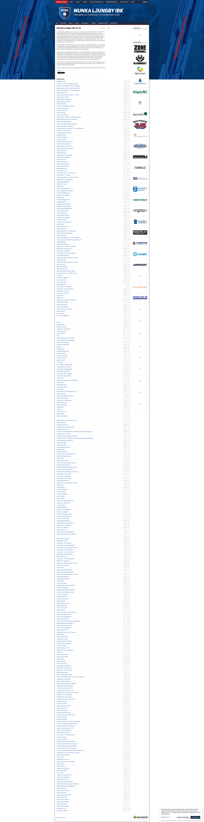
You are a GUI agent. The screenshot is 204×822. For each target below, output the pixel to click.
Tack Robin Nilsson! (61, 393)
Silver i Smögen (60, 772)
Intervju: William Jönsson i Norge (64, 309)
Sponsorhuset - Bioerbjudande (64, 476)
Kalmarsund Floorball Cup (62, 108)
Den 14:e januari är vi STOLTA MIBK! (65, 364)
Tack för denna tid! (61, 264)
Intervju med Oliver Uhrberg (63, 790)
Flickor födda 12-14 (61, 411)
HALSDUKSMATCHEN (62, 213)
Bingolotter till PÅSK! (61, 135)
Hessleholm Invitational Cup (63, 768)
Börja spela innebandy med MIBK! (64, 373)
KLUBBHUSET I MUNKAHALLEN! (64, 206)
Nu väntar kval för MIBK (62, 489)
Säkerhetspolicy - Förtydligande (64, 525)
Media (132, 2)
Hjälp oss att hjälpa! (61, 491)
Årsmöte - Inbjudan (61, 112)
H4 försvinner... (60, 652)
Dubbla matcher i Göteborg (63, 215)
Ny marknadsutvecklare (62, 451)
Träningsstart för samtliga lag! (63, 679)
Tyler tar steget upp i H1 (62, 282)
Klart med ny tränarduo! (62, 717)
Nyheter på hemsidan (61, 284)
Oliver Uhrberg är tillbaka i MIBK (64, 795)
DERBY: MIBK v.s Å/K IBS (62, 184)
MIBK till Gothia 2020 (61, 442)
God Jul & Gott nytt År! (62, 607)
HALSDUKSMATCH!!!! (61, 202)
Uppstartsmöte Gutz (61, 422)
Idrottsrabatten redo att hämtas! (64, 474)
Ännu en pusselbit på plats (63, 799)
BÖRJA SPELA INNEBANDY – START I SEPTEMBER (68, 237)
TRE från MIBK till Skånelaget (63, 371)
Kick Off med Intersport (62, 663)
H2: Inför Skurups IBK (61, 737)
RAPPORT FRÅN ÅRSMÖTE (63, 244)
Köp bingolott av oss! (61, 170)
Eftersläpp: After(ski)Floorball (63, 465)
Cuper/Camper (124, 2)
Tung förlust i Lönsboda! (62, 739)
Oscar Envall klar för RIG (62, 355)
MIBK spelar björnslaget (62, 672)
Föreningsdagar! (60, 763)
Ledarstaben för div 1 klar (62, 779)
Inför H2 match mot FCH (62, 630)
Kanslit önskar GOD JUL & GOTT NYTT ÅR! (66, 173)
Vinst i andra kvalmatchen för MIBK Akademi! (67, 723)
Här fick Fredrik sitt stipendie (63, 777)
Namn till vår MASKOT (62, 228)
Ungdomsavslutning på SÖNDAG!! (64, 569)
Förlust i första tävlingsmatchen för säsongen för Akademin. (70, 676)
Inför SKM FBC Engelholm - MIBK (64, 514)
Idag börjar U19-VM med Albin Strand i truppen (67, 257)
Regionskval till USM (61, 152)
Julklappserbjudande (61, 445)
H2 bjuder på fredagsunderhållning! (65, 685)
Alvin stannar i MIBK (61, 280)
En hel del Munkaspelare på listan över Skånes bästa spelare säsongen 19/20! (74, 431)
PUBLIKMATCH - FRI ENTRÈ (63, 291)
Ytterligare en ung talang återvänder (65, 781)
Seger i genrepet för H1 (62, 529)
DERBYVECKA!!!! (60, 186)
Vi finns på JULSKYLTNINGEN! (63, 509)
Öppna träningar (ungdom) (63, 255)
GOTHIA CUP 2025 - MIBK (62, 302)
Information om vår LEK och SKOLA (65, 670)
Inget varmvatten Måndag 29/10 (64, 516)
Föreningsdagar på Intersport (63, 447)
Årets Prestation (60, 458)
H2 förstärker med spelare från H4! (64, 688)
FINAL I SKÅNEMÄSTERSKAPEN (64, 121)
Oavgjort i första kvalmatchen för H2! (65, 728)
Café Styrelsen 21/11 (61, 333)
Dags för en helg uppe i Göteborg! (64, 674)
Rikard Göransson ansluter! (63, 806)
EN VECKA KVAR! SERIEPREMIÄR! (64, 208)
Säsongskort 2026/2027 (62, 110)
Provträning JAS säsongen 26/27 (64, 132)
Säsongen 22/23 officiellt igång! (64, 400)
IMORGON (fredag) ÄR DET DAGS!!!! (65, 141)
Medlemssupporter (61, 766)
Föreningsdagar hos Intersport (64, 433)
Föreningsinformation (111, 2)
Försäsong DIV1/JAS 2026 (63, 97)
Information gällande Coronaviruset (65, 440)
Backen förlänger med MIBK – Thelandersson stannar (69, 117)
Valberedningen (60, 197)
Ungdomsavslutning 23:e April (63, 705)
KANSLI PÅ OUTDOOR (62, 235)
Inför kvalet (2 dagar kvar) (62, 594)
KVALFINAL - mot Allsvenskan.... (64, 130)
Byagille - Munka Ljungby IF (63, 538)
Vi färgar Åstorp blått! (61, 331)
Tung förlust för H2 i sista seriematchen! (66, 734)
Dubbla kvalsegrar (61, 487)
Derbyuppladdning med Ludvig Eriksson (66, 340)
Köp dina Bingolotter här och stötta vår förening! (68, 177)
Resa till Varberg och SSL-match (64, 146)
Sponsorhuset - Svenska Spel (63, 503)
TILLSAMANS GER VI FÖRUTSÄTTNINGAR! (66, 253)
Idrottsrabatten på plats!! (62, 710)
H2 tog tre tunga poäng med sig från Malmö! (67, 746)
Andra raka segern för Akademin (64, 641)
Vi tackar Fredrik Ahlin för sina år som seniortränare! (68, 721)
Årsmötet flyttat (60, 389)
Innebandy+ (59, 409)
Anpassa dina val (165, 817)
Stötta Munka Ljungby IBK (62, 587)
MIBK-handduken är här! (62, 556)
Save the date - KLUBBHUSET (63, 251)
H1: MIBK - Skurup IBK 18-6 (63, 518)
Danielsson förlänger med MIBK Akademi (66, 741)
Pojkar (85, 2)
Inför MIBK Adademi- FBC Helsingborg (65, 726)
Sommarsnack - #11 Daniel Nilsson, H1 (65, 552)
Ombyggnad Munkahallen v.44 (63, 520)
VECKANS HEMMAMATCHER (63, 199)
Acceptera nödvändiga (183, 817)
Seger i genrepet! (60, 313)
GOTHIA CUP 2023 (61, 360)
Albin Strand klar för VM (62, 268)
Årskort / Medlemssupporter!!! (63, 681)
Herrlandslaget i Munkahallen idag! (64, 369)
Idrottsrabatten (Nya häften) (63, 578)
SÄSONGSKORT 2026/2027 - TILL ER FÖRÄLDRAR (68, 90)
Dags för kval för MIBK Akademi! (64, 730)
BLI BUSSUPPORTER (61, 353)
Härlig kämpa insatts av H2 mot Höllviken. (66, 632)
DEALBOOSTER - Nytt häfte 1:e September (66, 246)
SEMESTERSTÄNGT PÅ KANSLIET (64, 99)
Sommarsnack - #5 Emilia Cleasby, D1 (65, 549)
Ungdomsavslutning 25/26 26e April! (65, 126)
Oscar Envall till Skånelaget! (63, 342)
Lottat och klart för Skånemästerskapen (66, 545)
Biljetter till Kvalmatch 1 (62, 596)
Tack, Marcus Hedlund (62, 404)
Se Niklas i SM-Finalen (62, 703)
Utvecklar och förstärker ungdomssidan (66, 714)
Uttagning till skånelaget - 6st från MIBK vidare (67, 380)
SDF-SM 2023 (60, 362)
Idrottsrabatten (60, 382)
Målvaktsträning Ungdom (62, 424)
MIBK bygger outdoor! (62, 384)
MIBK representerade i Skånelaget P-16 (65, 623)
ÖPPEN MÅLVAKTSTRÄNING (63, 157)
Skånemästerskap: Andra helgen (64, 478)
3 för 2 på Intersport (61, 505)
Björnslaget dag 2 (61, 324)
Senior (71, 2)
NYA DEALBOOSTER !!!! (62, 219)
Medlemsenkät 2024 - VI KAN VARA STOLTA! (67, 273)
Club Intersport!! (60, 567)
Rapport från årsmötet (62, 92)
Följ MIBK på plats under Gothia (64, 367)
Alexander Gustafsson (62, 792)
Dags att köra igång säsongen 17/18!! (65, 690)
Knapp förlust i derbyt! (62, 304)
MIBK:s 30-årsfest (61, 413)
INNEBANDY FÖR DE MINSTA (63, 217)
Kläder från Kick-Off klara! (62, 636)
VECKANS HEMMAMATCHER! (63, 181)
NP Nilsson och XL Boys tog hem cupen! (66, 699)
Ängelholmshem (60, 659)
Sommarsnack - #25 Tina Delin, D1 (64, 543)
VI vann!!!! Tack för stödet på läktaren (65, 288)
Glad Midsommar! (61, 349)
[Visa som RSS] (108, 28)
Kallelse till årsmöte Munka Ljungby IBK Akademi (68, 783)
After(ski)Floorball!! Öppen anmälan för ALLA (67, 467)
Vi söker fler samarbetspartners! (64, 616)
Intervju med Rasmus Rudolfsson (64, 625)
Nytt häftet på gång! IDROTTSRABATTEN (66, 589)
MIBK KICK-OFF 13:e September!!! (64, 668)
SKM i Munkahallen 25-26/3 (63, 351)
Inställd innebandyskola (62, 416)
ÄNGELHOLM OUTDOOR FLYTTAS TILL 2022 (66, 420)
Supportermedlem (61, 449)
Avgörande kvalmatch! (62, 719)
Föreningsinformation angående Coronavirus (67, 436)
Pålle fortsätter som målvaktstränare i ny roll (67, 391)
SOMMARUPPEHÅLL (61, 242)
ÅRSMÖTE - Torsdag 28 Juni (63, 561)
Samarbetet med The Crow (63, 460)
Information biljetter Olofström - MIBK (65, 592)
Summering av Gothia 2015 (63, 293)
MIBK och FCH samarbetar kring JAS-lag (66, 271)
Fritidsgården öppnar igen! (63, 429)
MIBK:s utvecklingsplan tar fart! (64, 614)
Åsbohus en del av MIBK (62, 656)
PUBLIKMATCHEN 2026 (62, 161)
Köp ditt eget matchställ (62, 115)
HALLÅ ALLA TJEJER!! (62, 645)
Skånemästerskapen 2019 (63, 480)
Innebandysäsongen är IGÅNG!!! (64, 375)
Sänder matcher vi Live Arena (63, 647)
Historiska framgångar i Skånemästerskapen (67, 123)
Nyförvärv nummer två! (62, 402)
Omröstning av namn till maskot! (64, 222)
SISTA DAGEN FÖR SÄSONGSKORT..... (65, 233)
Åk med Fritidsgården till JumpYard (65, 190)
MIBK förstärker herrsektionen (63, 732)
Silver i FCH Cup (60, 378)
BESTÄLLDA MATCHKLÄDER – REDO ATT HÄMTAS (68, 86)
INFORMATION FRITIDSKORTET (64, 204)
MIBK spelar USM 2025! (62, 266)
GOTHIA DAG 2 (60, 295)
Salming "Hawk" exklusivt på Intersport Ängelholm (68, 621)
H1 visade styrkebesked (62, 494)
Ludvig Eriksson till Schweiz (63, 166)
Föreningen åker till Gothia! (63, 618)
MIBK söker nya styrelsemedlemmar (65, 554)
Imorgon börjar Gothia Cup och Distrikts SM (67, 300)
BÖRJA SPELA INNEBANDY (63, 315)
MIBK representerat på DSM (63, 164)
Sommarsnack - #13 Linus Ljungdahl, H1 (66, 558)
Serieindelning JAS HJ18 (62, 540)
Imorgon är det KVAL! (61, 139)
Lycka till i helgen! (61, 498)
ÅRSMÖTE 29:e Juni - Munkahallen (64, 694)
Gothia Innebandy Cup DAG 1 (63, 603)
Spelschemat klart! (61, 610)
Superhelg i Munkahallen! (62, 598)
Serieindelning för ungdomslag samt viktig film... (68, 692)
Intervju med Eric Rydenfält (63, 801)
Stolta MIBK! (59, 275)
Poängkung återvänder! (62, 804)
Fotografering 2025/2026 (62, 210)
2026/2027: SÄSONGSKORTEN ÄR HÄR (65, 106)
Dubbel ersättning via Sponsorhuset (65, 523)
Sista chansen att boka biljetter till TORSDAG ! (67, 482)
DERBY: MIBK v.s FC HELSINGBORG (65, 179)
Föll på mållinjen (60, 581)
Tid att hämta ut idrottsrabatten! (64, 627)
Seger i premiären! (61, 311)
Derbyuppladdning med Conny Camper (65, 338)
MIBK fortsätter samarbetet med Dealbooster (67, 119)
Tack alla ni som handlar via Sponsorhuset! (66, 612)
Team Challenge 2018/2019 (63, 576)
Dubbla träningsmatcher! (62, 226)
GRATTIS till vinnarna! (61, 159)
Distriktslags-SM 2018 (62, 605)
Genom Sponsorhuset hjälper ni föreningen (66, 462)
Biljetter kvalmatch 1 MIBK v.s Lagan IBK (66, 585)
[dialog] (180, 813)
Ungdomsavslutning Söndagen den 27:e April (67, 262)
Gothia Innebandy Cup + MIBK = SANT (65, 427)
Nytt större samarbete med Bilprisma (65, 650)
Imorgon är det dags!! (61, 583)
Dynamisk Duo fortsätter (62, 810)
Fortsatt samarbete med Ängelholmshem (66, 453)
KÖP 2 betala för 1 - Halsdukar (63, 175)
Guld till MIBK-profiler (61, 259)
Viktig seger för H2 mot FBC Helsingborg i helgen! (68, 752)
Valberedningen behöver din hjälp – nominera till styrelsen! (70, 128)
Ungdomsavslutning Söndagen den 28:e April (67, 471)
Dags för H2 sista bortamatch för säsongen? (67, 743)
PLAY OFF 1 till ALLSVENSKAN (63, 144)
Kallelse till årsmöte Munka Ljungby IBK (66, 786)
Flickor (78, 2)
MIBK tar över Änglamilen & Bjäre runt (65, 396)
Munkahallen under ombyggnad (64, 456)
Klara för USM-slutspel (62, 150)
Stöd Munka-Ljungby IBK (62, 511)
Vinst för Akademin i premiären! (64, 643)
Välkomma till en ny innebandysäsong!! (65, 532)
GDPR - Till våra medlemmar (63, 565)
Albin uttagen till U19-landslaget (64, 286)
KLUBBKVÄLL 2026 (61, 81)
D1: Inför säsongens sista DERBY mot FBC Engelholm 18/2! (70, 750)
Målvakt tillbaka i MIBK (62, 797)
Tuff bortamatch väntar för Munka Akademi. (67, 748)
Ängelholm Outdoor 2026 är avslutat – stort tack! (68, 94)
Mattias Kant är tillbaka (62, 770)
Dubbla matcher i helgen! (62, 306)
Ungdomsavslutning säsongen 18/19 (65, 469)
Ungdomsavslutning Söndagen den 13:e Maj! (67, 574)
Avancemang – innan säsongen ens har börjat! (67, 83)
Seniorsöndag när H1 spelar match (65, 155)
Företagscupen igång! (62, 701)
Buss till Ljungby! (60, 634)
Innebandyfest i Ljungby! (62, 639)
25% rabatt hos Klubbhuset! (63, 344)
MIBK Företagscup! (61, 601)
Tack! (58, 335)
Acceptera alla (195, 817)
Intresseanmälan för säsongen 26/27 (65, 148)
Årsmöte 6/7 (59, 346)
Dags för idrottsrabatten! (62, 654)
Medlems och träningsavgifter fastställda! (66, 683)
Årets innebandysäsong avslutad (64, 697)
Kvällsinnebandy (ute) (61, 103)
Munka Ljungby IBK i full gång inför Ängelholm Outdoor (69, 239)
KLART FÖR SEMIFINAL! (62, 137)
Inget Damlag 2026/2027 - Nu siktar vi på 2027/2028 (68, 88)
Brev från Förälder (61, 496)
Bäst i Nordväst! (60, 224)
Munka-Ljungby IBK (62, 2)
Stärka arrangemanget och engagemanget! (66, 231)
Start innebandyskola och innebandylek (66, 761)
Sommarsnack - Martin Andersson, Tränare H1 (67, 563)
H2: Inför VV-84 (60, 757)
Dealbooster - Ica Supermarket (64, 329)
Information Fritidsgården (62, 277)
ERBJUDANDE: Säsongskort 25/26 (64, 248)
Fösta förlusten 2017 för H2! (63, 759)
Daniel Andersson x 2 (61, 808)
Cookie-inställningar (60, 817)
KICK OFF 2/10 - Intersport (62, 527)
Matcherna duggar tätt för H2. (69, 28)
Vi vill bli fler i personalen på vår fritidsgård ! (66, 534)
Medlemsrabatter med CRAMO (64, 101)
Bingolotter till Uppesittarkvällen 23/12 (65, 500)
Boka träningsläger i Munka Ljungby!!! (65, 572)
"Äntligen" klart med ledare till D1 (64, 775)
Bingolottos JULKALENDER (63, 195)
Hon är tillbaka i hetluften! (62, 398)
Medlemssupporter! (61, 661)
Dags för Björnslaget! (61, 326)
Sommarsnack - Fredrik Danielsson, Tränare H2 (67, 547)
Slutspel (58, 322)
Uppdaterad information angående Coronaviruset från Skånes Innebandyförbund (75, 438)
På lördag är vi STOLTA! (62, 358)
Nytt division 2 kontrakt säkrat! (63, 712)
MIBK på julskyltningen (62, 507)
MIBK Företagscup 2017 (62, 708)
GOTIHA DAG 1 (60, 297)
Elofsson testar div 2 (61, 788)
